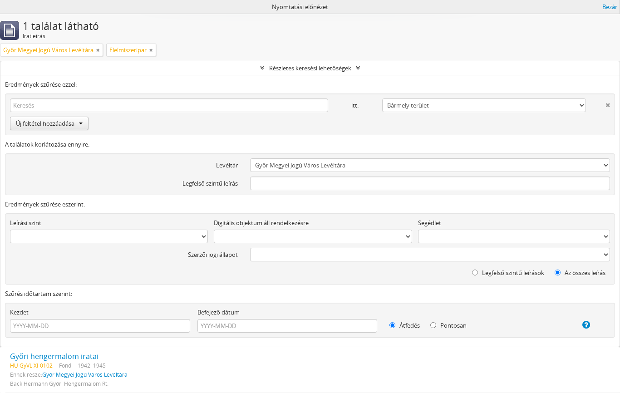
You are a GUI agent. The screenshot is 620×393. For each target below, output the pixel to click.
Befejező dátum (218, 312)
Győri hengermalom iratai (54, 356)
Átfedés (409, 325)
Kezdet (19, 312)
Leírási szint (25, 223)
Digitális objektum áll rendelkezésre (261, 223)
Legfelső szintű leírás (210, 183)
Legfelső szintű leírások (512, 273)
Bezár (609, 7)
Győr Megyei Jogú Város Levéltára (85, 374)
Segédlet (429, 223)
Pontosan (453, 325)
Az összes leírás (584, 273)
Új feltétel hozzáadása (45, 123)
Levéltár (227, 165)
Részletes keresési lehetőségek (310, 68)
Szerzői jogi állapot (213, 255)
